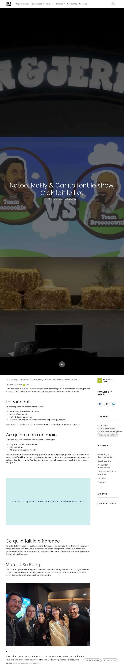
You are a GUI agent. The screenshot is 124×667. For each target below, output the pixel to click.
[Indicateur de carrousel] (6, 651)
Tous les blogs (12, 379)
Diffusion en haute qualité (108, 432)
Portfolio (25, 379)
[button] (113, 3)
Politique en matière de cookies (26, 663)
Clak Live (102, 425)
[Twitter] (107, 404)
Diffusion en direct (107, 428)
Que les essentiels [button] (92, 660)
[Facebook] (100, 404)
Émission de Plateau (107, 435)
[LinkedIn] (113, 404)
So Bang (9, 391)
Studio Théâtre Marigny (32, 388)
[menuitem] (22, 4)
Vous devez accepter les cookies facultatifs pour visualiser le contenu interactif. (48, 501)
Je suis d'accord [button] (109, 660)
